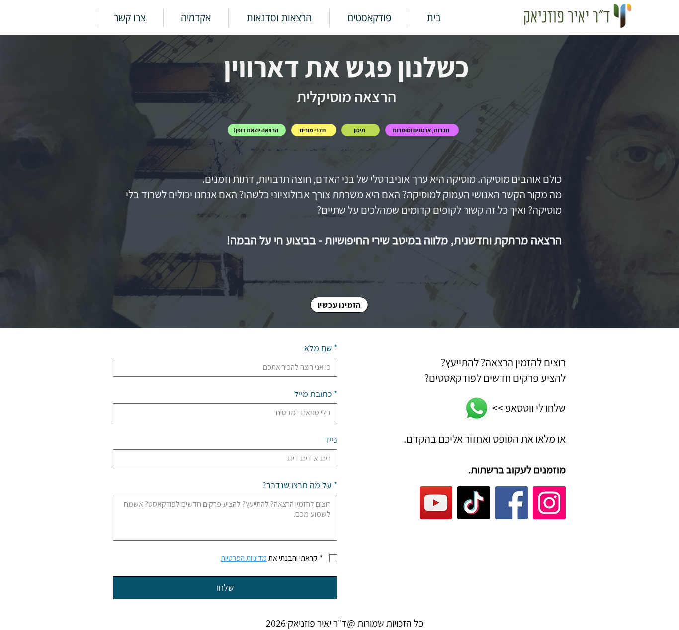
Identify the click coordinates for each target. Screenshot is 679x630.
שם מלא (320, 348)
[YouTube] (436, 502)
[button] (369, 17)
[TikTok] (473, 502)
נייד (331, 439)
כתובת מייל (315, 394)
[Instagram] (549, 502)
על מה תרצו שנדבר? (299, 485)
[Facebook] (511, 502)
